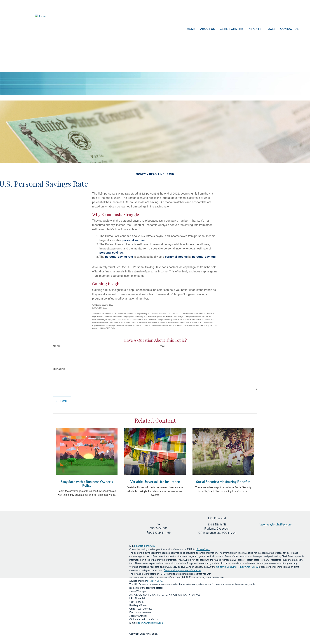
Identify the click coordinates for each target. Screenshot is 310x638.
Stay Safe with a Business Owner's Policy (87, 483)
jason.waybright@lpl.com (150, 622)
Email (161, 346)
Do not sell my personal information (182, 570)
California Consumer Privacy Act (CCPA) (237, 566)
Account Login (285, 17)
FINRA (150, 580)
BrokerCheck (203, 549)
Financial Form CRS (144, 545)
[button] (207, 29)
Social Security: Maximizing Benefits (223, 482)
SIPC (159, 580)
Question (59, 369)
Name (57, 346)
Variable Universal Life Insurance (155, 482)
